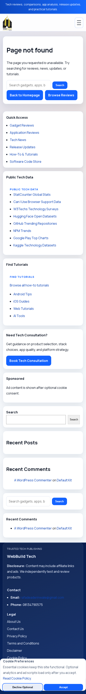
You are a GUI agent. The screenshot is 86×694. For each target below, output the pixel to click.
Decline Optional (22, 687)
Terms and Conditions (23, 643)
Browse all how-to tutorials (29, 285)
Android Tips (22, 294)
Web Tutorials (23, 308)
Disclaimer (14, 650)
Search (60, 85)
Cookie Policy (17, 658)
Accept (63, 687)
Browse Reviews (61, 95)
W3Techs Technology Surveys (35, 209)
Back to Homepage (25, 95)
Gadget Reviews (22, 125)
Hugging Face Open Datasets (35, 216)
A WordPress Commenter (33, 480)
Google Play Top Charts (30, 238)
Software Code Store (25, 161)
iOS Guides (21, 301)
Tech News (18, 140)
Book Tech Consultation (28, 360)
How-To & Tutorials (24, 154)
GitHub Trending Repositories (35, 223)
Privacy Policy (17, 636)
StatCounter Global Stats (32, 194)
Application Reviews (24, 132)
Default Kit (64, 480)
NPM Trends (22, 231)
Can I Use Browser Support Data (37, 202)
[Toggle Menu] (79, 23)
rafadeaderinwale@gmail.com (42, 597)
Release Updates (22, 147)
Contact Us (15, 629)
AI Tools (19, 316)
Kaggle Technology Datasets (34, 245)
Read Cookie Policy (17, 678)
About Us (14, 621)
